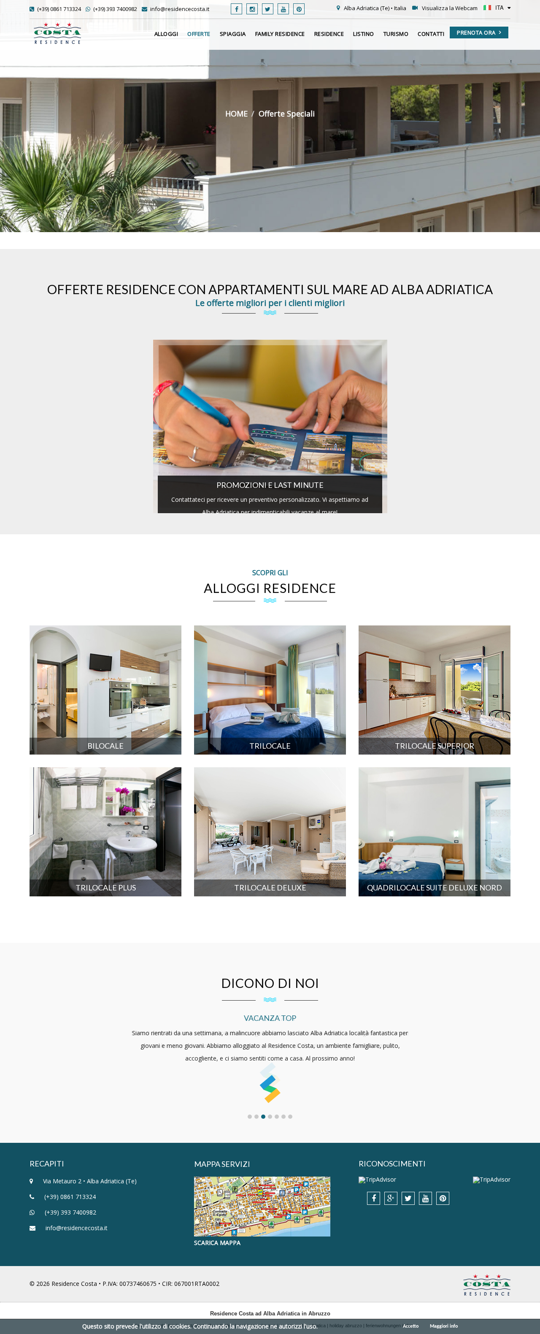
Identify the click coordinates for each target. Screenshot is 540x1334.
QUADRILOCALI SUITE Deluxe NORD (434, 792)
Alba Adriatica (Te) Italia (375, 8)
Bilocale (105, 650)
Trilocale (270, 650)
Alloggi (166, 34)
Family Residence (280, 34)
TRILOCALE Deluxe (270, 792)
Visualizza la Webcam (450, 8)
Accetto (410, 1326)
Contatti (431, 34)
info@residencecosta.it (179, 9)
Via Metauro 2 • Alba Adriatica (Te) (89, 1181)
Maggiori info (444, 1326)
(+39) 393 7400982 (114, 9)
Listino (363, 34)
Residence (329, 34)
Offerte (199, 34)
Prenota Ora (476, 32)
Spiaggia (233, 34)
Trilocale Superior (434, 650)
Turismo (396, 34)
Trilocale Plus (106, 792)
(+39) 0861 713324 (58, 9)
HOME (236, 113)
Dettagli (103, 716)
